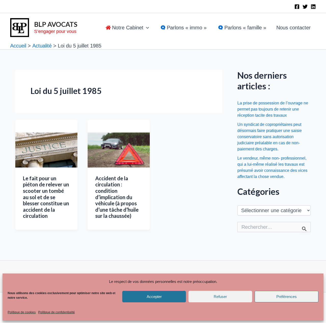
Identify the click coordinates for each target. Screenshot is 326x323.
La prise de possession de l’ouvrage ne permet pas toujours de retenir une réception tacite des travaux (272, 109)
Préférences (286, 296)
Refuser (220, 296)
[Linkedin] (313, 6)
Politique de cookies (22, 312)
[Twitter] (305, 6)
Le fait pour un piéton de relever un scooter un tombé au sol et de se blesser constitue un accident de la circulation (46, 197)
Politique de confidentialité (56, 312)
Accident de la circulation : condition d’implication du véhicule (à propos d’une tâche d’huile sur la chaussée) (117, 197)
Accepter (154, 296)
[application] (146, 27)
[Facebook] (297, 6)
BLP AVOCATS (55, 24)
